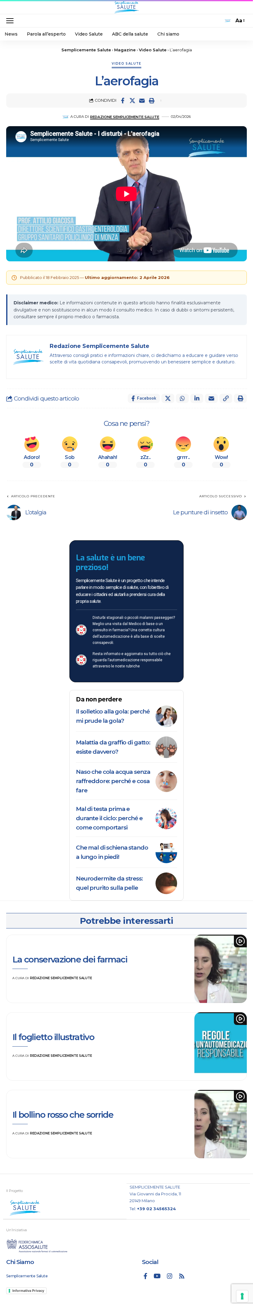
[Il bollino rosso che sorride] (220, 1124)
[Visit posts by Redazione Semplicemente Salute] (65, 117)
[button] (11, 20)
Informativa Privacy (28, 1290)
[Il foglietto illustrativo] (220, 1046)
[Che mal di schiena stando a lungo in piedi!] (166, 852)
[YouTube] (157, 1276)
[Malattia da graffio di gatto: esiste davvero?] (166, 747)
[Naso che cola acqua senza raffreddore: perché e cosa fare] (166, 781)
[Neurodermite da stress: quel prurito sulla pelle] (166, 883)
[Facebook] (145, 1276)
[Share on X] (132, 100)
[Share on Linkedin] (196, 398)
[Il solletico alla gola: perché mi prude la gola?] (166, 716)
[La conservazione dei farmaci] (220, 969)
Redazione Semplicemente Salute (124, 117)
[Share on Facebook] (122, 100)
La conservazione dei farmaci (69, 959)
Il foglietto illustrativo (53, 1037)
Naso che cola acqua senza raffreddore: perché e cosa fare (113, 781)
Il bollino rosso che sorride (62, 1114)
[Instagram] (169, 1276)
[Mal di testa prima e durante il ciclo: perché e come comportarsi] (166, 818)
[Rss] (181, 1276)
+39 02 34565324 (156, 1208)
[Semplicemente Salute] (126, 7)
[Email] (142, 100)
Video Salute (126, 64)
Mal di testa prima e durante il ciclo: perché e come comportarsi (109, 818)
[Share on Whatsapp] (182, 398)
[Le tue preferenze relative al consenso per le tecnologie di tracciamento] (242, 1296)
